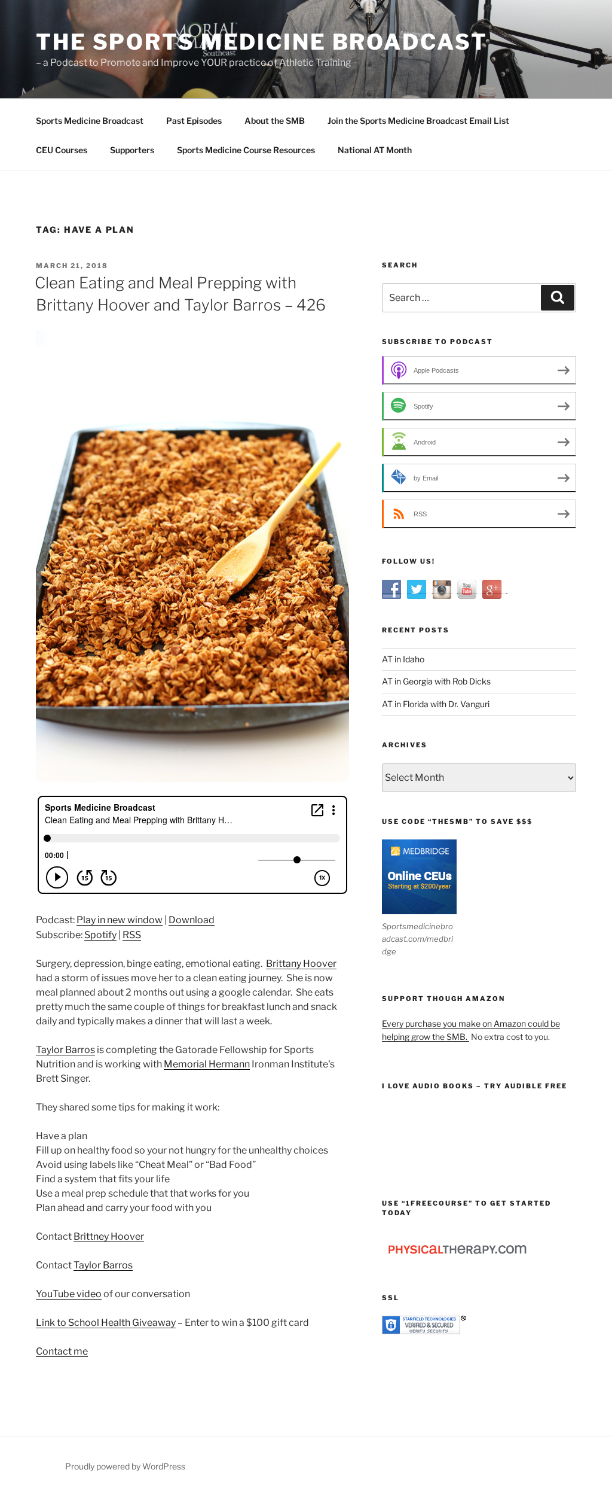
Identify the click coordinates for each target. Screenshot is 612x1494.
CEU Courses (61, 150)
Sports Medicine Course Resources (246, 150)
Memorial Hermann (207, 1064)
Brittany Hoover (301, 963)
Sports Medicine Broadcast (89, 120)
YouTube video (69, 1294)
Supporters (132, 150)
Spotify (100, 935)
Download (192, 920)
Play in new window (119, 920)
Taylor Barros (65, 1049)
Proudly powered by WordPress (125, 1466)
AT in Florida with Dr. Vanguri (435, 704)
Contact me (62, 1351)
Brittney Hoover (109, 1236)
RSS (132, 935)
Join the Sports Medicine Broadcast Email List (418, 120)
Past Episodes (194, 120)
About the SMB (274, 120)
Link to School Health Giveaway (106, 1322)
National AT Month (375, 150)
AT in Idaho (403, 659)
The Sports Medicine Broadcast (262, 42)
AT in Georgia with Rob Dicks (436, 681)
